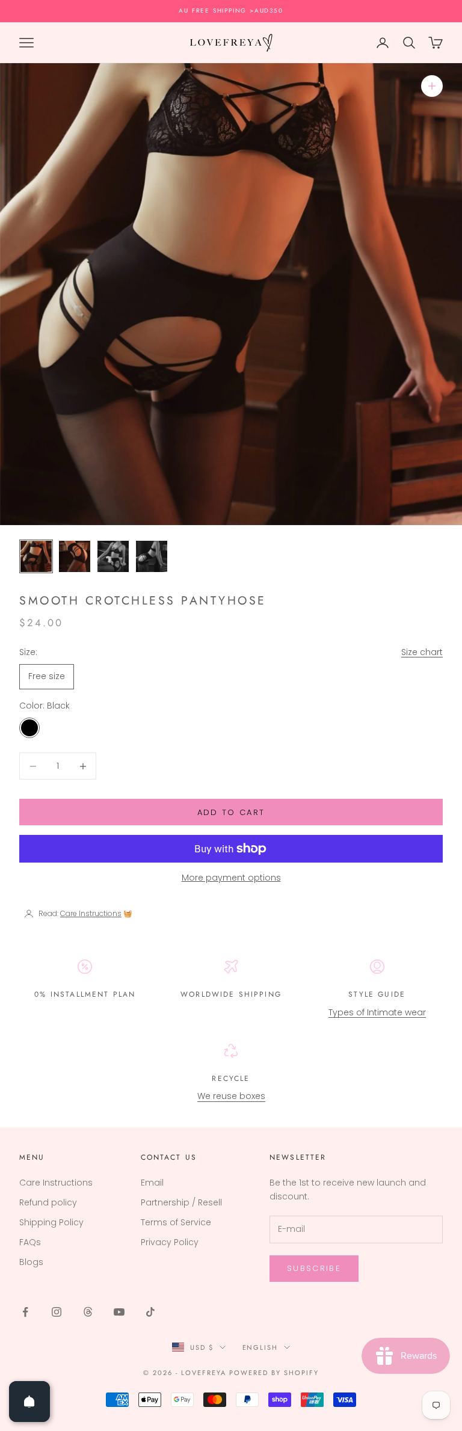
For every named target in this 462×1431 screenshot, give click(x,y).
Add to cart (231, 812)
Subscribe (314, 1268)
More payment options (231, 878)
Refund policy (48, 1202)
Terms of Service (176, 1222)
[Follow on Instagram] (57, 1312)
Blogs (31, 1262)
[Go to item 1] (36, 556)
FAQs (30, 1242)
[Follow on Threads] (88, 1312)
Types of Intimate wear (377, 1012)
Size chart (422, 652)
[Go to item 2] (74, 556)
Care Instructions (56, 1183)
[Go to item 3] (113, 556)
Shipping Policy (51, 1222)
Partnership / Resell (181, 1202)
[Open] (29, 1401)
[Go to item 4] (151, 556)
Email (152, 1183)
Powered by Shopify (274, 1372)
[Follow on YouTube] (119, 1312)
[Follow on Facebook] (25, 1312)
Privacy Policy (170, 1242)
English (260, 1347)
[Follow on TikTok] (150, 1312)
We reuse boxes (231, 1096)
